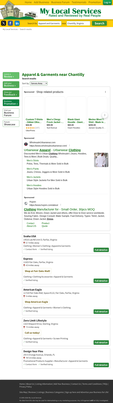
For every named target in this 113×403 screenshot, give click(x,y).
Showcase (9, 123)
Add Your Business (62, 384)
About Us (30, 384)
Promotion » (11, 102)
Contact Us (76, 384)
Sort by (25, 83)
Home (22, 384)
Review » (9, 75)
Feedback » (10, 93)
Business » (10, 84)
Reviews (32, 392)
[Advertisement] (56, 51)
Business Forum (9, 113)
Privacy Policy (25, 386)
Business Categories (55, 392)
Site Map (23, 392)
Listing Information (44, 384)
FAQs (105, 384)
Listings (40, 392)
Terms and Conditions (92, 384)
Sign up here (70, 392)
